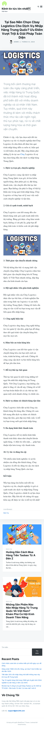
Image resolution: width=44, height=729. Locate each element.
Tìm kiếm (5, 647)
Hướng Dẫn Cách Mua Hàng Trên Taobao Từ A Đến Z (20, 555)
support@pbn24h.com (16, 711)
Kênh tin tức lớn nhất (16, 8)
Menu (41, 6)
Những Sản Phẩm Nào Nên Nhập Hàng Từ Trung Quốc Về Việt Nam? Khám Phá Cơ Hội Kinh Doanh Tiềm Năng (22, 611)
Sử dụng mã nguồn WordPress (16, 722)
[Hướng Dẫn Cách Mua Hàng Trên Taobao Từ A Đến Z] (22, 534)
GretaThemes (22, 724)
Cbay (22, 154)
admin (16, 42)
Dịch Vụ (6, 513)
